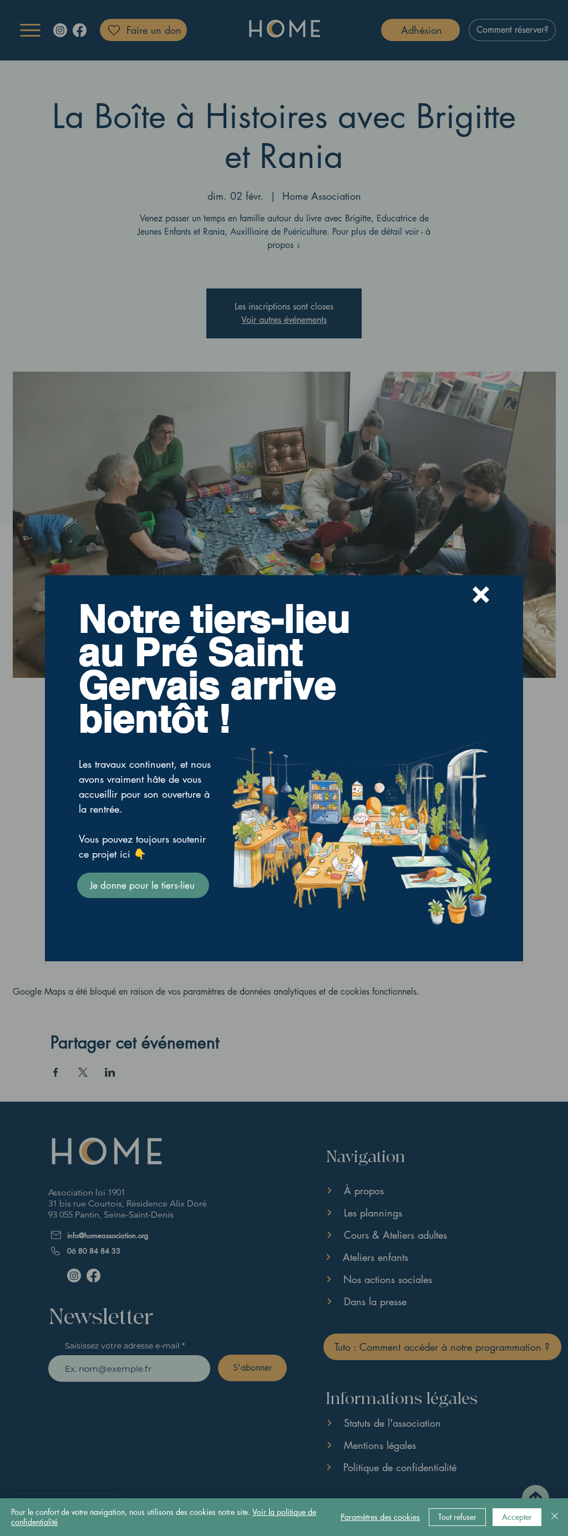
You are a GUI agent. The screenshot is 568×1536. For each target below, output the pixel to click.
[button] (481, 594)
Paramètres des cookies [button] (380, 1517)
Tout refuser (457, 1517)
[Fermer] (554, 1517)
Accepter (517, 1517)
